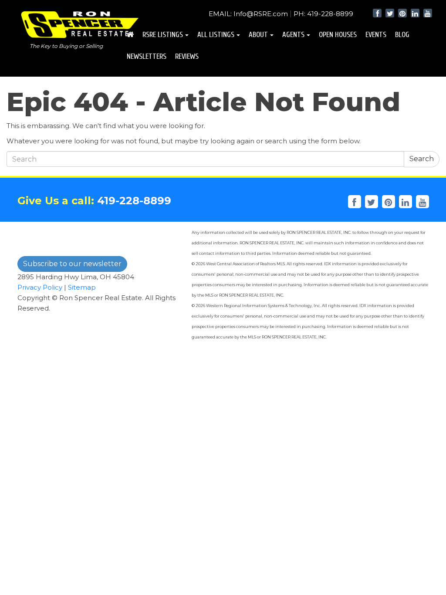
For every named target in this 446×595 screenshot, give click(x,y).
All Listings (215, 34)
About (258, 34)
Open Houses (338, 34)
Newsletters (146, 56)
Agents (293, 34)
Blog (402, 34)
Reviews (187, 56)
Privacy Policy (39, 287)
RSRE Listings (162, 34)
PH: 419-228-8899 (323, 14)
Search (421, 159)
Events (375, 34)
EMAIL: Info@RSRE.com (248, 14)
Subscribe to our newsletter (72, 264)
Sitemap (82, 287)
